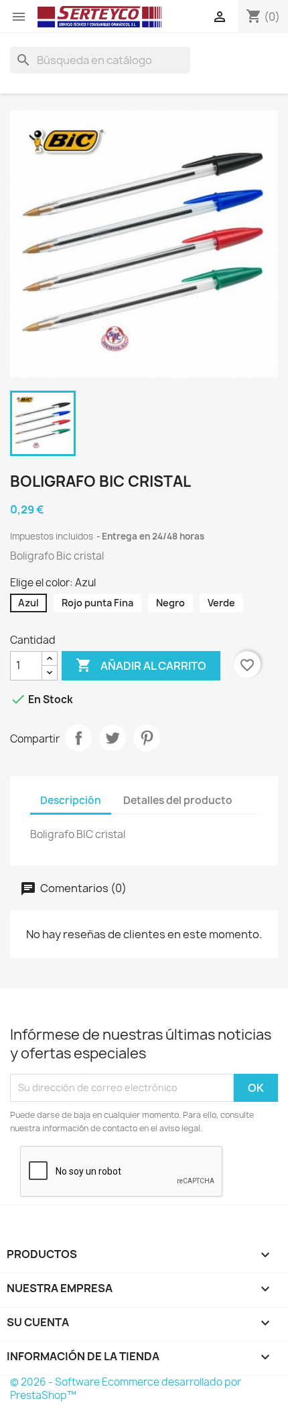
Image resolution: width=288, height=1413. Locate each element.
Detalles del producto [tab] (177, 800)
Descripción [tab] (70, 800)
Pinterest (146, 738)
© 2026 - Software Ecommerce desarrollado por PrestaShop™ (125, 1388)
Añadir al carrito (141, 665)
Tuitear (112, 738)
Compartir (78, 738)
